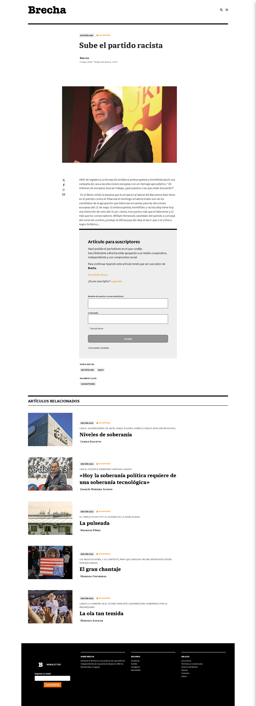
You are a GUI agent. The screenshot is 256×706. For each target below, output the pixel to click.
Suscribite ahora (98, 274)
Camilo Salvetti (90, 441)
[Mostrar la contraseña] (163, 319)
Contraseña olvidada (98, 347)
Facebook (135, 660)
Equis (101, 369)
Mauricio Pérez (90, 530)
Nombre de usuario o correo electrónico (106, 296)
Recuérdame (96, 328)
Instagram (135, 666)
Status (184, 676)
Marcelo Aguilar (91, 620)
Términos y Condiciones (192, 663)
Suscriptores (88, 383)
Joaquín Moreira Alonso (96, 489)
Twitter (134, 663)
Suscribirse (186, 660)
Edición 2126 (87, 423)
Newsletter (136, 670)
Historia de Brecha (189, 666)
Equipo (184, 670)
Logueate (116, 281)
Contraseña (93, 312)
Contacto (185, 673)
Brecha (84, 57)
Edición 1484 (86, 35)
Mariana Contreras (93, 576)
